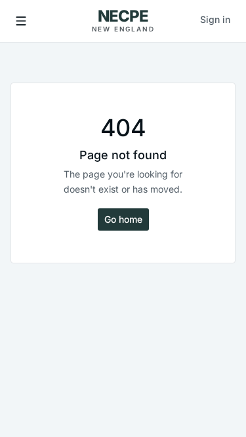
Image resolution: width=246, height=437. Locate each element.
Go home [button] (123, 219)
